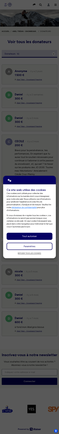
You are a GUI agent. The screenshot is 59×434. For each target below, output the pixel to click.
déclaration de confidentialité (24, 207)
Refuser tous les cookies (29, 253)
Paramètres (29, 246)
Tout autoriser (29, 236)
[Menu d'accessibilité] (56, 431)
